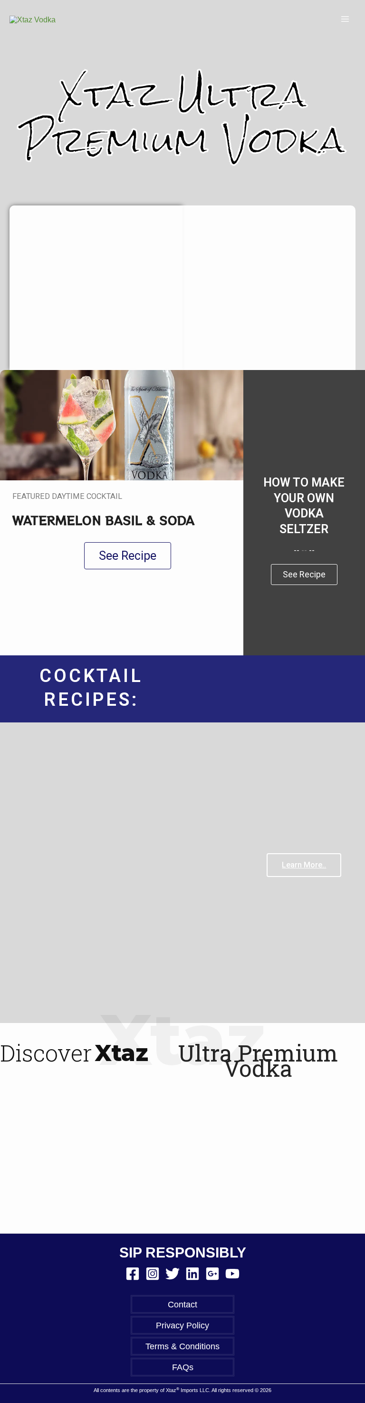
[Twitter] (172, 1274)
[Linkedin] (192, 1274)
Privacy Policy (182, 1325)
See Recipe (304, 574)
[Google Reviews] (212, 1274)
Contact (182, 1304)
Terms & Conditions (182, 1346)
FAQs (182, 1367)
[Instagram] (152, 1274)
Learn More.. (304, 864)
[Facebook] (132, 1274)
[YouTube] (232, 1274)
